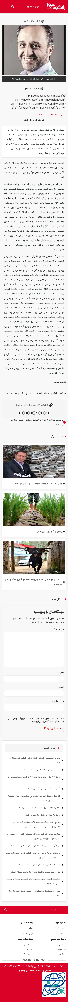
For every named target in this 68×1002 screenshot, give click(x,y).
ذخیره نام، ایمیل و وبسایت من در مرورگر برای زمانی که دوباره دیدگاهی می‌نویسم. (35, 720)
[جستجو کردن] (5, 910)
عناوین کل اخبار (59, 928)
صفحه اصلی (28, 945)
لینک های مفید (25, 939)
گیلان (63, 933)
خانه (63, 393)
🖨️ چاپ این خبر (34, 88)
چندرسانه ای (27, 922)
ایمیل (59, 687)
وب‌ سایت (58, 701)
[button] (12, 6)
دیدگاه (59, 629)
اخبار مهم (61, 945)
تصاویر (30, 928)
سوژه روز (62, 954)
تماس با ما (28, 954)
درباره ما (30, 949)
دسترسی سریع (58, 939)
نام (61, 672)
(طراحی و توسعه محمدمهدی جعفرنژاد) (34, 970)
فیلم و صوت (27, 933)
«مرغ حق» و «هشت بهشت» (38, 420)
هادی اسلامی (16, 420)
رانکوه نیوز (60, 922)
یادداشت (41, 393)
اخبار (53, 393)
